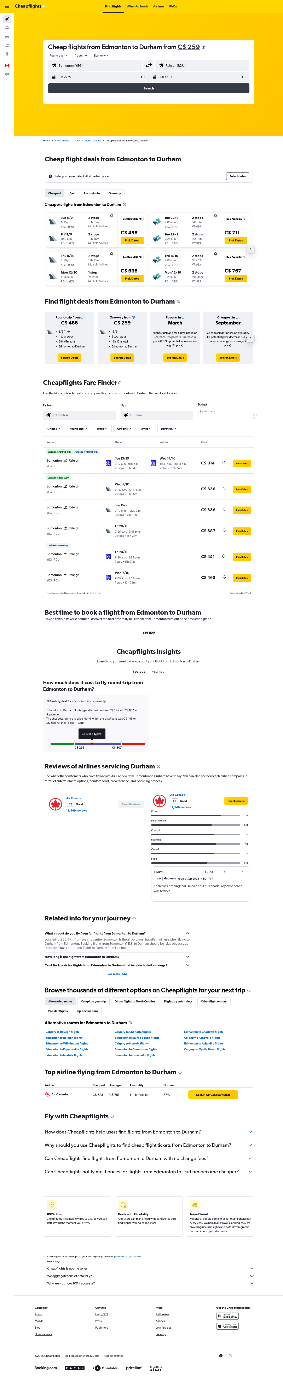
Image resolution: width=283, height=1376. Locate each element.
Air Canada (73, 798)
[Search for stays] (7, 28)
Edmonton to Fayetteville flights (67, 1049)
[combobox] (58, 55)
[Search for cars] (7, 36)
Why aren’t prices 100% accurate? (71, 1283)
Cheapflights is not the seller (67, 1268)
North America (62, 140)
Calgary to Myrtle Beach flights (204, 1049)
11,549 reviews (76, 810)
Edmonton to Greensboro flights (136, 1049)
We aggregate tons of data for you (70, 1276)
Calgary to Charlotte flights (133, 1032)
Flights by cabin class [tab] (178, 1001)
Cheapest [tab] (54, 193)
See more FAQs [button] (117, 974)
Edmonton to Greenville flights (135, 1055)
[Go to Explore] (7, 54)
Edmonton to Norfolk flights (64, 1055)
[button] (7, 6)
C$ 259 (189, 47)
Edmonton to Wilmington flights (67, 1043)
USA (77, 140)
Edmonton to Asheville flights (203, 1043)
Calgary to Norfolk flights (132, 1043)
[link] (69, 357)
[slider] (255, 416)
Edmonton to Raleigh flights (64, 1037)
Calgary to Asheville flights (202, 1037)
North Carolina (93, 140)
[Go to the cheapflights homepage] (30, 6)
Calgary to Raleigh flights (62, 1032)
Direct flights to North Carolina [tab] (135, 1001)
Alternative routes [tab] (60, 1001)
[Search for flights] (7, 19)
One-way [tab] (115, 193)
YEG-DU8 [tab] (139, 671)
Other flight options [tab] (214, 1001)
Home (46, 140)
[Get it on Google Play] (227, 1316)
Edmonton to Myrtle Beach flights (137, 1037)
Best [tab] (72, 193)
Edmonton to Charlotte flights (203, 1032)
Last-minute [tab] (92, 193)
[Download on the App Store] (227, 1326)
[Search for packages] (7, 45)
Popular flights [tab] (58, 1011)
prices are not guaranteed (127, 1256)
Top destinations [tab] (87, 1011)
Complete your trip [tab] (93, 1001)
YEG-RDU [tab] (149, 632)
